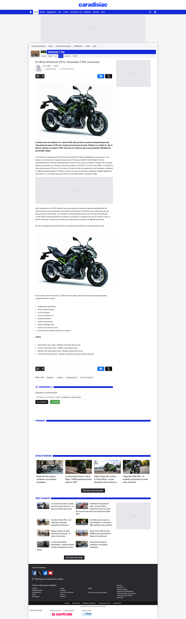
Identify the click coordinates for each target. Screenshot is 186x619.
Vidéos (75, 56)
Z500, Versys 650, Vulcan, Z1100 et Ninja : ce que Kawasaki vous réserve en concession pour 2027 (105, 479)
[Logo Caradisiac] (93, 8)
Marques (87, 12)
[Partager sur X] (109, 75)
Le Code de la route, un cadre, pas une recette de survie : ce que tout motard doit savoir (62, 506)
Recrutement (117, 603)
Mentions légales (122, 589)
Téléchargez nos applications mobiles (48, 579)
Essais (42, 12)
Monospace (35, 596)
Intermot (59, 377)
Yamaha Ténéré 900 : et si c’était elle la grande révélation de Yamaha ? (61, 522)
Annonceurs (76, 603)
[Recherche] (150, 12)
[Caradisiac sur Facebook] (34, 573)
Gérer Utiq (120, 597)
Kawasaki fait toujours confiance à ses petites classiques (46, 479)
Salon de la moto (72, 377)
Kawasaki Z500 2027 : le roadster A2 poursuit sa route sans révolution (135, 479)
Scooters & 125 (76, 12)
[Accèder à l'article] (49, 467)
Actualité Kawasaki (43, 455)
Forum (65, 12)
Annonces (67, 56)
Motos (90, 588)
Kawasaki (50, 377)
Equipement (51, 12)
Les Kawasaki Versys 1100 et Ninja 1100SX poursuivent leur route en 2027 (78, 479)
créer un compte (76, 397)
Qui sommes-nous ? (104, 603)
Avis (59, 12)
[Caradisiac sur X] (40, 573)
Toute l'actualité (42, 498)
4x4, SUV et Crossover (67, 592)
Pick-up (62, 594)
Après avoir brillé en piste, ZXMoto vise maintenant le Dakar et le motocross (100, 533)
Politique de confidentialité (125, 591)
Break (34, 594)
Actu (36, 12)
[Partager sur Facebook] (101, 75)
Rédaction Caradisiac (89, 603)
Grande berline (36, 592)
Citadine (34, 588)
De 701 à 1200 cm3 (87, 377)
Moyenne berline (37, 590)
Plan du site (120, 587)
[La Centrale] (62, 616)
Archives (119, 585)
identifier (66, 397)
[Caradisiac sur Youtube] (50, 573)
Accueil (43, 56)
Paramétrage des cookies (125, 595)
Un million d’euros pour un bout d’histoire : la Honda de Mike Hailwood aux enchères (101, 522)
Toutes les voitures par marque (97, 592)
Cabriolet (63, 590)
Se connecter (42, 402)
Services (96, 12)
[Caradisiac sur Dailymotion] (45, 573)
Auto (103, 12)
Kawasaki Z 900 (56, 52)
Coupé (62, 588)
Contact (67, 603)
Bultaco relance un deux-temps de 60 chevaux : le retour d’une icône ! (60, 533)
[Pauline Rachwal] (38, 71)
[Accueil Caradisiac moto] (30, 12)
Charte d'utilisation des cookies (126, 593)
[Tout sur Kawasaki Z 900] (35, 56)
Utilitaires (63, 596)
